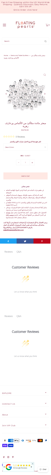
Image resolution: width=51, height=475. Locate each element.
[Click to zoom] (45, 75)
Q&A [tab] (18, 251)
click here (32, 10)
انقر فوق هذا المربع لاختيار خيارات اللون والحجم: (25, 141)
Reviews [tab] (8, 251)
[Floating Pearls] (9, 470)
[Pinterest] (13, 457)
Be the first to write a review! (25, 298)
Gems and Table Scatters (20, 55)
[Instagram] (8, 457)
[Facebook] (3, 457)
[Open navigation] (4, 25)
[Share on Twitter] (25, 241)
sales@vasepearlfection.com (13, 230)
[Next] (45, 94)
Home (6, 55)
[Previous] (6, 94)
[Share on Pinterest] (41, 241)
